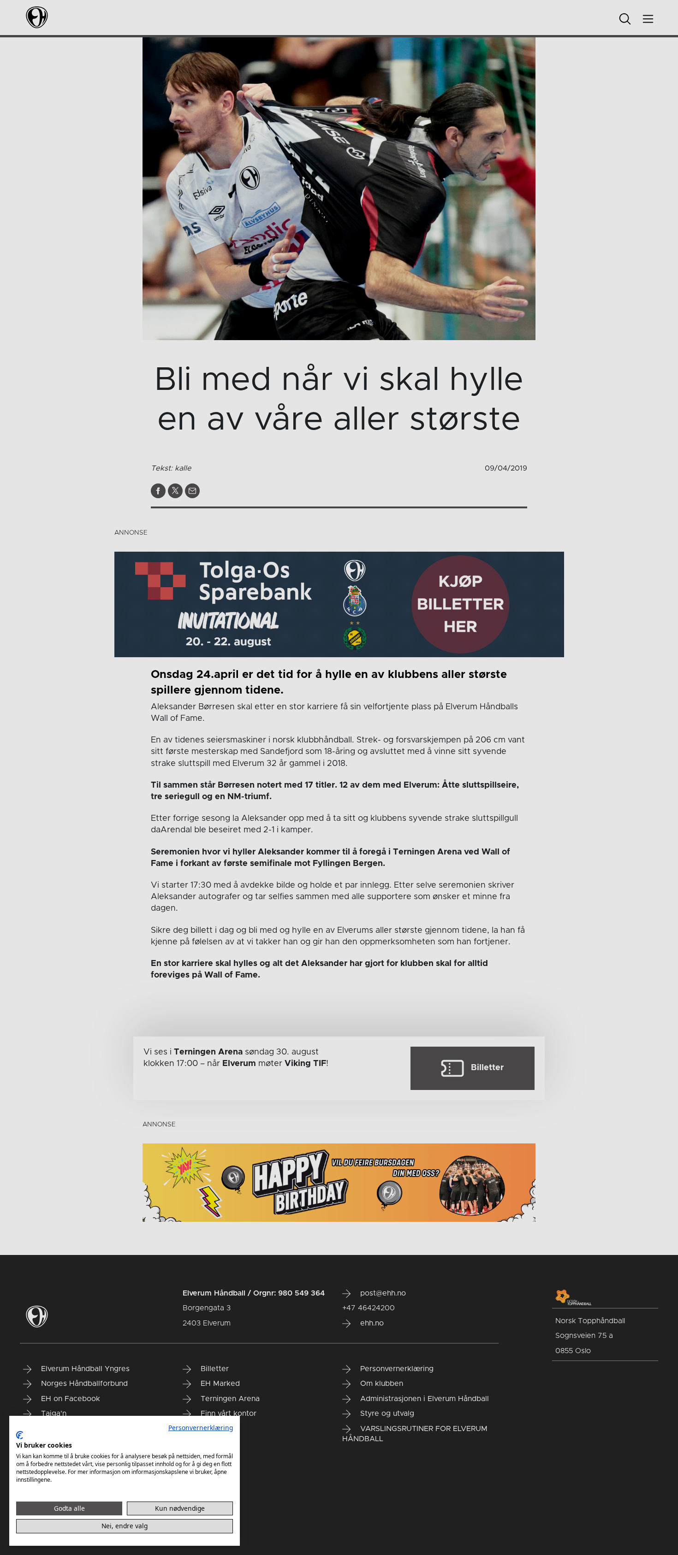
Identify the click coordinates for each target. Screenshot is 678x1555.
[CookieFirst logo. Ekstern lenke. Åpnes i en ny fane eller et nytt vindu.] (19, 1435)
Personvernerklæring (200, 1427)
